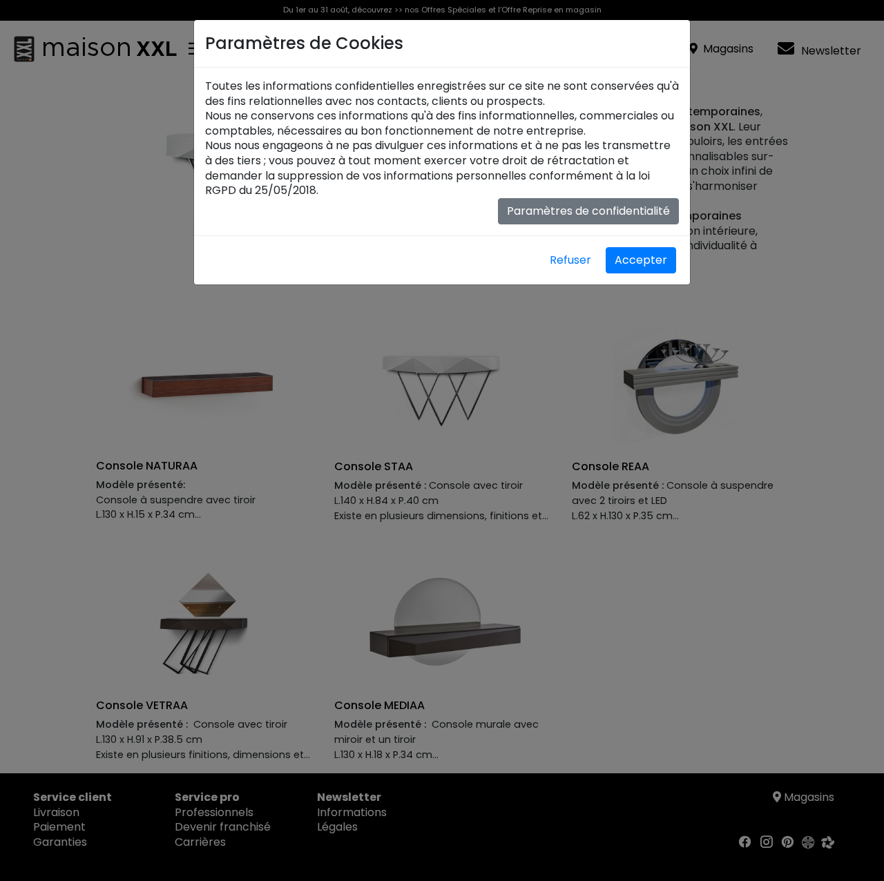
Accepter (641, 260)
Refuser (570, 260)
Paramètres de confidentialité (588, 211)
